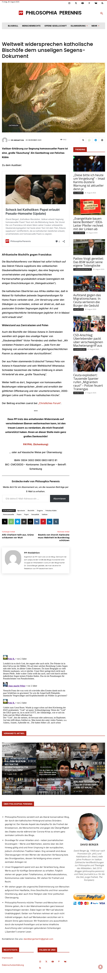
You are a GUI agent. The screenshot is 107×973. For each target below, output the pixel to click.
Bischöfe (31, 510)
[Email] (30, 521)
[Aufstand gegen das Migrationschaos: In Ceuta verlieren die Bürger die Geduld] (89, 284)
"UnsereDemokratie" (82, 269)
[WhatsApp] (11, 521)
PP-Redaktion (17, 140)
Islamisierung (80, 349)
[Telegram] (17, 521)
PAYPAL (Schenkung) (35, 444)
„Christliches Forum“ (49, 403)
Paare (19, 514)
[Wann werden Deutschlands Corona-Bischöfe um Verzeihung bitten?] (19, 788)
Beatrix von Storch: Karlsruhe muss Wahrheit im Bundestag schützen (53, 537)
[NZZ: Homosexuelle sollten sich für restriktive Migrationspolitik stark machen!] (19, 760)
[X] (5, 521)
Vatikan (45, 514)
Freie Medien (79, 233)
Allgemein (78, 193)
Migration (78, 309)
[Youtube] (82, 3)
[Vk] (96, 3)
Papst (26, 514)
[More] (102, 140)
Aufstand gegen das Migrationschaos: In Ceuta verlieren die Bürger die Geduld (87, 300)
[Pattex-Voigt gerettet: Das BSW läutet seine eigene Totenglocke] (89, 247)
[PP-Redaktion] (5, 140)
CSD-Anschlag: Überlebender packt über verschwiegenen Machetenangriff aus (88, 340)
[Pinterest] (89, 3)
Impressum (7, 957)
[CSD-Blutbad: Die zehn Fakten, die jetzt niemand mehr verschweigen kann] (53, 770)
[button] (101, 13)
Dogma (40, 510)
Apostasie (21, 510)
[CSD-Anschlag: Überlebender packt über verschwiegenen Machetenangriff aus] (89, 324)
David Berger (89, 844)
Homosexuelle (8, 514)
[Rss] (102, 3)
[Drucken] (24, 521)
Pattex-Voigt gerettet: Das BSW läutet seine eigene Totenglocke (88, 262)
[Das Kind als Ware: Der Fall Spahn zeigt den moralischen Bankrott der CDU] (88, 753)
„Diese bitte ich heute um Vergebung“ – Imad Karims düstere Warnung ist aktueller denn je (89, 182)
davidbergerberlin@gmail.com (38, 939)
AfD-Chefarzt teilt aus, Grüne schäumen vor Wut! (18, 536)
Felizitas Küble (51, 510)
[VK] (37, 521)
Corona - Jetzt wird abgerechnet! (14, 784)
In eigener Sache (47, 783)
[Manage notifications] (100, 967)
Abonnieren (59, 498)
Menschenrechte (81, 750)
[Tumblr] (56, 521)
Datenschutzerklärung (13, 965)
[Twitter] (76, 3)
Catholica (13, 125)
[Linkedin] (49, 521)
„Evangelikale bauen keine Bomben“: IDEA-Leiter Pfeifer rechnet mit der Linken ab (88, 224)
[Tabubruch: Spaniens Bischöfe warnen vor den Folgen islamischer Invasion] (53, 753)
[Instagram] (69, 3)
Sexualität (35, 514)
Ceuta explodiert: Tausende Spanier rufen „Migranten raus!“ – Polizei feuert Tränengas (88, 382)
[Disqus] (35, 614)
